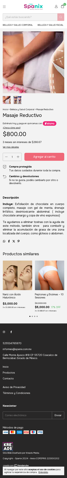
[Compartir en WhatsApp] (4, 241)
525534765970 (12, 343)
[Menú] (4, 6)
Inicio (5, 109)
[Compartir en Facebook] (9, 241)
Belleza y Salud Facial (50, 25)
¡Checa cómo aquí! (11, 128)
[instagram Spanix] (4, 331)
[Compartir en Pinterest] (18, 241)
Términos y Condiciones (16, 393)
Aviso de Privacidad (14, 387)
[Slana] (49, 123)
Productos (9, 372)
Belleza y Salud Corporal (18, 25)
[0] (62, 6)
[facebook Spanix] (11, 331)
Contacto (8, 378)
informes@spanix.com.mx (17, 349)
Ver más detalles (11, 147)
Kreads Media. (33, 453)
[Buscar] (60, 17)
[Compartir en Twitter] (14, 241)
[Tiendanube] (16, 466)
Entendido (43, 472)
